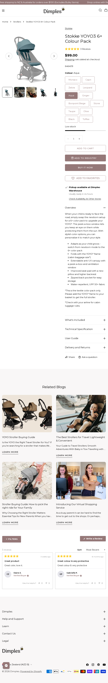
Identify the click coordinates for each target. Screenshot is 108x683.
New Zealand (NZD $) (17, 664)
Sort (79, 550)
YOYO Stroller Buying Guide (18, 437)
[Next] (102, 570)
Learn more (10, 452)
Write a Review (96, 539)
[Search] (100, 10)
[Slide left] (8, 56)
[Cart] (106, 10)
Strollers (17, 22)
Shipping (69, 59)
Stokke (68, 28)
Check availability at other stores (85, 199)
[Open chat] (6, 665)
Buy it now (85, 167)
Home (5, 22)
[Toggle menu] (3, 10)
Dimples (14, 671)
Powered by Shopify (31, 671)
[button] (77, 49)
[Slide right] (54, 56)
